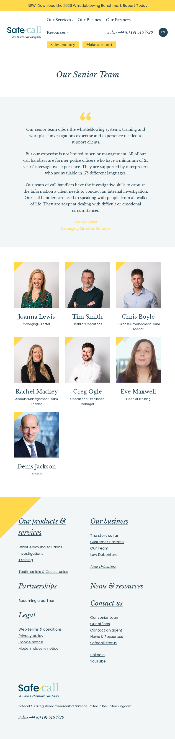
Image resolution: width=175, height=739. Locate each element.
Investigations (30, 553)
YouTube (98, 661)
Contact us (106, 603)
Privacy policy (30, 635)
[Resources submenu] (68, 32)
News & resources (116, 586)
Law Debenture (104, 554)
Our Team (99, 548)
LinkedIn (97, 654)
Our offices (100, 623)
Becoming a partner (36, 600)
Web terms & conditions (40, 629)
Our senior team (104, 617)
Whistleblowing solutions (40, 547)
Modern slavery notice (38, 648)
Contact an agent (106, 630)
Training (25, 560)
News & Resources (106, 636)
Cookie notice (30, 642)
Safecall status (103, 643)
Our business (109, 521)
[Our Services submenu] (73, 20)
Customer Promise (107, 542)
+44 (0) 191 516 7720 (46, 717)
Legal (27, 615)
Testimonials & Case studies (43, 571)
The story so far (104, 535)
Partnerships (37, 586)
